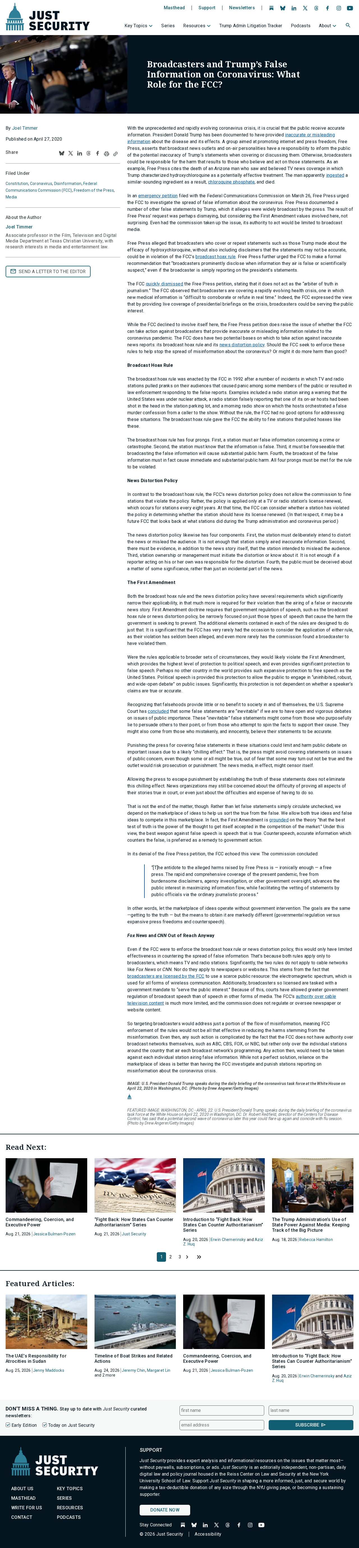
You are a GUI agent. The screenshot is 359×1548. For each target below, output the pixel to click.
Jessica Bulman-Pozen (54, 1234)
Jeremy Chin (133, 1370)
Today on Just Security (71, 1425)
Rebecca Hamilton (316, 1239)
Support (207, 8)
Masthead (174, 8)
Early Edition (24, 1425)
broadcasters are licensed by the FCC (165, 976)
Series (168, 25)
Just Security (134, 1234)
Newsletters (242, 8)
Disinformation (68, 183)
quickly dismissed (164, 284)
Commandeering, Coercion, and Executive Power (40, 1222)
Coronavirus (41, 183)
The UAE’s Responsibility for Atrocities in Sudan (36, 1358)
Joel (19, 227)
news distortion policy (242, 344)
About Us (22, 1488)
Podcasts (301, 25)
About (325, 25)
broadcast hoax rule (215, 256)
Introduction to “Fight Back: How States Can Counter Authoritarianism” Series (223, 1225)
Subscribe (307, 1425)
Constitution (17, 183)
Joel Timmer (25, 128)
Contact (21, 1517)
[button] (348, 26)
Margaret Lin (158, 1370)
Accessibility (208, 1534)
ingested (335, 175)
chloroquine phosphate (231, 182)
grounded (279, 820)
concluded (158, 711)
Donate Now (165, 1510)
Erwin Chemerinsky (228, 1239)
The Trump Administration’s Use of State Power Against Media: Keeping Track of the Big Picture (311, 1225)
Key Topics (136, 25)
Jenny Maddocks (48, 1370)
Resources (194, 25)
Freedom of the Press (94, 190)
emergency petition (158, 195)
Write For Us (26, 1507)
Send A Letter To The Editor (52, 271)
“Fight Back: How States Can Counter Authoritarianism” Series (134, 1222)
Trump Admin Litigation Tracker (250, 25)
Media (11, 197)
